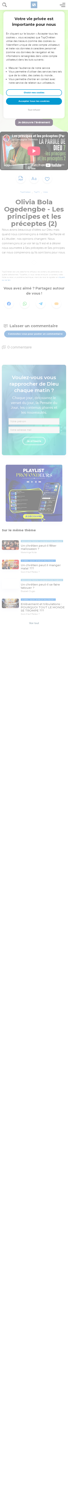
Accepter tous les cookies (34, 101)
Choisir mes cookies (34, 92)
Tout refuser (34, 110)
